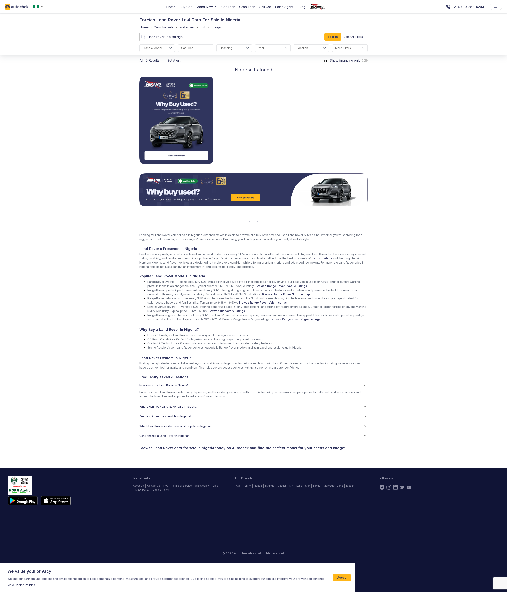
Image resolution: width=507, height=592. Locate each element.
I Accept (341, 577)
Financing (226, 48)
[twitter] (402, 487)
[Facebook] (382, 487)
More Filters (343, 48)
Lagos (316, 258)
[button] (253, 385)
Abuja (328, 258)
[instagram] (388, 487)
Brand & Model (152, 48)
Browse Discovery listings (227, 311)
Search (333, 36)
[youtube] (409, 487)
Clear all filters (353, 36)
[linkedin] (395, 487)
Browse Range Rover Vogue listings (295, 319)
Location (302, 48)
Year (261, 48)
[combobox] (38, 6)
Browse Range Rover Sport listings (286, 294)
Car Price (187, 48)
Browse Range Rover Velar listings (263, 302)
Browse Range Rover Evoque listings (281, 286)
